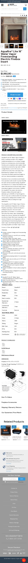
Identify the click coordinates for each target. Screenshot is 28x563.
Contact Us (14, 488)
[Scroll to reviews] (14, 68)
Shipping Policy (14, 519)
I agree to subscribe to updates (14, 482)
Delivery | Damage (14, 522)
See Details (8, 463)
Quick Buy (5, 432)
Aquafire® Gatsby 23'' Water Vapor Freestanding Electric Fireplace (6, 437)
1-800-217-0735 (15, 539)
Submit (21, 478)
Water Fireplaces (11, 558)
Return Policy (14, 499)
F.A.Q (14, 503)
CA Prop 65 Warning (14, 530)
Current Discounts (14, 515)
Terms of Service (14, 496)
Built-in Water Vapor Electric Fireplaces (14, 13)
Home (2, 13)
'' (11, 227)
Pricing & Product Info (14, 526)
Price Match (14, 511)
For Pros (14, 507)
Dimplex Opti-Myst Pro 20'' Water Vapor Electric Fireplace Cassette (16, 437)
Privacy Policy (20, 482)
